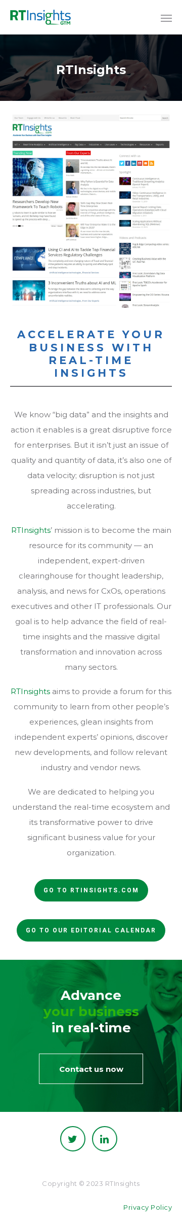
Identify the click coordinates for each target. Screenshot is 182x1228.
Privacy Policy (147, 1207)
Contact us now (91, 1069)
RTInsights (31, 530)
